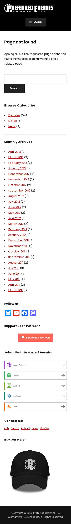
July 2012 (14, 202)
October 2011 (17, 252)
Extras (12, 121)
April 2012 (14, 218)
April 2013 (14, 152)
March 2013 (15, 157)
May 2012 (14, 213)
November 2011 (18, 246)
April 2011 (14, 285)
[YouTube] (16, 313)
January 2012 (17, 235)
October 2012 (17, 185)
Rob (6, 428)
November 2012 (18, 179)
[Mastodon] (33, 313)
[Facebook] (25, 313)
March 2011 (15, 290)
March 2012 (15, 224)
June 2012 (14, 207)
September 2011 (19, 257)
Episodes (14, 115)
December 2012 (18, 174)
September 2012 (19, 191)
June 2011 (14, 274)
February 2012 (17, 229)
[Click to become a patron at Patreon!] (35, 337)
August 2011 (15, 263)
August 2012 (16, 196)
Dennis (15, 428)
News (12, 126)
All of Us (44, 428)
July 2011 (13, 268)
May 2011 (14, 279)
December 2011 (18, 240)
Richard (25, 428)
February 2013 (17, 163)
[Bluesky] (8, 313)
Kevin (35, 428)
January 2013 (17, 168)
